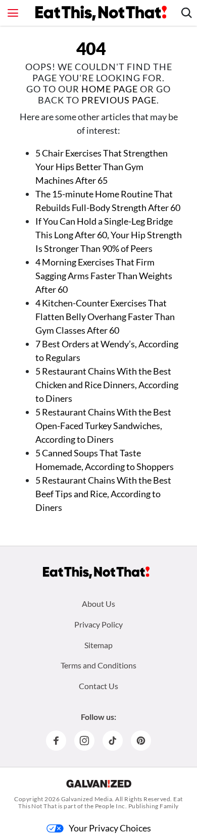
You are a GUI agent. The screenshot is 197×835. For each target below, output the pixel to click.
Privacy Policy (98, 624)
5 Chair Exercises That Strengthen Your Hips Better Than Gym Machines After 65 (101, 166)
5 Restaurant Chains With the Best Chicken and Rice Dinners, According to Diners (106, 385)
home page (109, 88)
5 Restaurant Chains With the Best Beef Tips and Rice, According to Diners (103, 494)
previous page (119, 100)
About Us (98, 603)
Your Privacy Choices (110, 827)
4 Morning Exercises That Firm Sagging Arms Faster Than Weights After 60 (103, 275)
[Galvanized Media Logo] (98, 783)
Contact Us (98, 686)
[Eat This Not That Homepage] (101, 13)
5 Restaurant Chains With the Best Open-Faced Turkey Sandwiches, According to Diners (103, 425)
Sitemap (98, 645)
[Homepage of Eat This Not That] (96, 572)
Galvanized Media (87, 799)
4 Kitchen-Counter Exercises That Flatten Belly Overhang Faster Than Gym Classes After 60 (105, 316)
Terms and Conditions (98, 665)
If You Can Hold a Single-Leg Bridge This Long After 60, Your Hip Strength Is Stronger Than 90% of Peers (108, 235)
